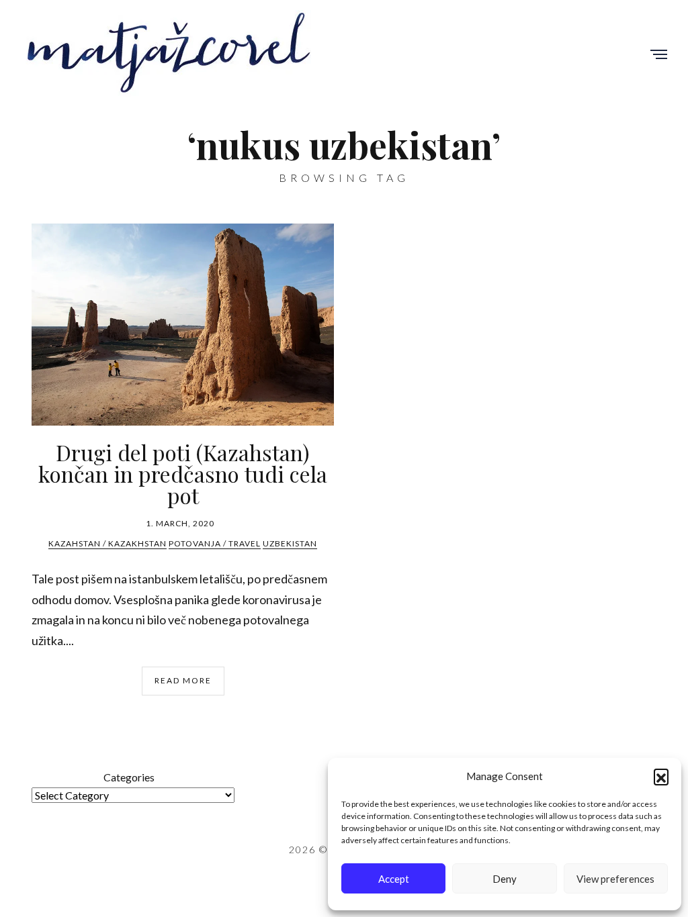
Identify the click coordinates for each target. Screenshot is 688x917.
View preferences (615, 879)
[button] (661, 776)
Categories (129, 777)
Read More (183, 680)
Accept (393, 879)
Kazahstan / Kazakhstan (107, 543)
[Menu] (658, 55)
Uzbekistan (290, 543)
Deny (504, 879)
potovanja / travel (215, 543)
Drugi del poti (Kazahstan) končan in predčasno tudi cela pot (182, 474)
